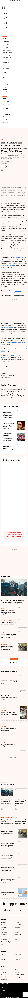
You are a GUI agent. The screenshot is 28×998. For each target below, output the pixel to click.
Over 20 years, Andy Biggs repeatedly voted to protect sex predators (8, 612)
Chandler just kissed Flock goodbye (8, 745)
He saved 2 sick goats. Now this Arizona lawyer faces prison (12, 601)
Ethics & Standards (5, 983)
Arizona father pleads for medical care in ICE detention (9, 713)
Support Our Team (19, 974)
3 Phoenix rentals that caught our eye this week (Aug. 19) (7, 892)
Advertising (5, 122)
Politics (7, 62)
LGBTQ (7, 59)
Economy (4, 50)
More (4, 98)
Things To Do (18, 959)
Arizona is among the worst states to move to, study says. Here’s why (8, 635)
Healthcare (5, 55)
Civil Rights (4, 925)
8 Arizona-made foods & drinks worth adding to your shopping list (7, 857)
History (4, 87)
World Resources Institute (8, 266)
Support (3, 987)
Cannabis (8, 41)
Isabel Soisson (5, 161)
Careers (3, 990)
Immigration (5, 57)
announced (18, 291)
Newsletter (17, 972)
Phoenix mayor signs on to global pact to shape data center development (8, 425)
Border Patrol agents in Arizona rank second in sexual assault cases (9, 697)
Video (3, 101)
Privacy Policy (4, 993)
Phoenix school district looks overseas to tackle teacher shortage (7, 647)
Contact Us (4, 977)
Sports (4, 72)
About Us (3, 972)
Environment (13, 375)
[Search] (8, 7)
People (4, 89)
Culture (4, 81)
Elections (4, 52)
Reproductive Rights (6, 620)
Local (4, 77)
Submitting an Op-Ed (20, 977)
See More (24, 785)
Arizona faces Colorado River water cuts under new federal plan (9, 681)
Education (8, 50)
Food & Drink (18, 954)
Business (4, 41)
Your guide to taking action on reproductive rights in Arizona (8, 624)
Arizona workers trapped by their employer (8, 729)
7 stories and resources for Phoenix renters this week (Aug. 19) (8, 880)
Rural (7, 68)
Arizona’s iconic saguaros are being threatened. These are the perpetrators (8, 414)
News (7, 87)
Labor (3, 59)
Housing (8, 55)
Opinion (7, 101)
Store (3, 108)
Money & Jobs (4, 939)
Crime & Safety (18, 925)
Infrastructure (6, 377)
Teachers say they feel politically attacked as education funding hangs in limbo (7, 437)
